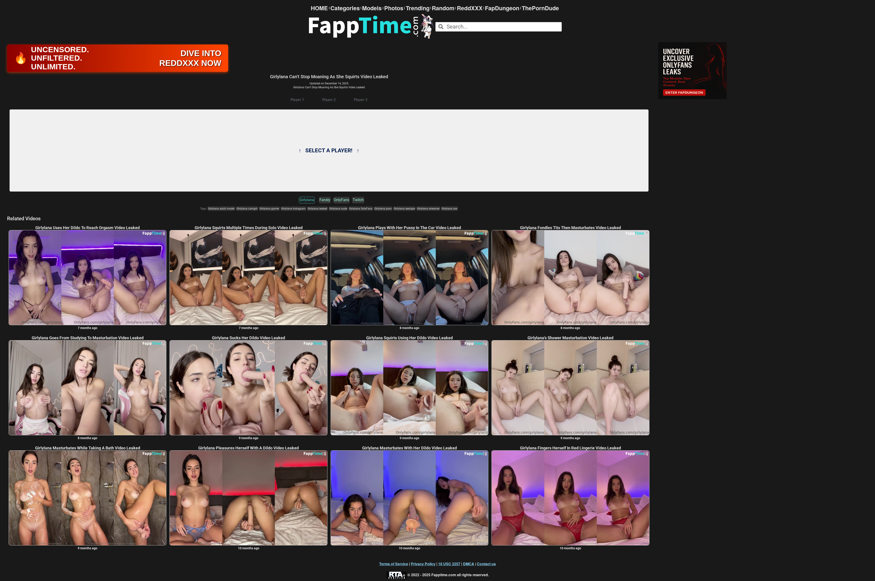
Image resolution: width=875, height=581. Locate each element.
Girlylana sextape (404, 208)
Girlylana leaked (317, 208)
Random (443, 8)
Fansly (324, 200)
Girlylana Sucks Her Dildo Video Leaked (248, 338)
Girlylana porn (383, 208)
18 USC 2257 (449, 563)
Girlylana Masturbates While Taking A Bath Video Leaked (87, 448)
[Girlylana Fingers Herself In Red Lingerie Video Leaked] (570, 497)
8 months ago (409, 328)
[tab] (297, 100)
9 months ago (248, 438)
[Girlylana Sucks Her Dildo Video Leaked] (248, 387)
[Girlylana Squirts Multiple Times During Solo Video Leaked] (248, 277)
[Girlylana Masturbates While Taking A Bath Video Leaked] (87, 497)
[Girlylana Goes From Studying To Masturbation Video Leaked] (87, 387)
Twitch (358, 200)
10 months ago (248, 548)
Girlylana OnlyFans (360, 208)
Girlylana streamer (428, 208)
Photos (393, 8)
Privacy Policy (423, 563)
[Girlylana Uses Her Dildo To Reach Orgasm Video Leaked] (87, 277)
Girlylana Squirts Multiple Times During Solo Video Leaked (249, 228)
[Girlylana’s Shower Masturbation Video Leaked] (570, 387)
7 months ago (87, 328)
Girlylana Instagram (293, 208)
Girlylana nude (338, 208)
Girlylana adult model (221, 208)
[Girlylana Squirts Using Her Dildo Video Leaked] (409, 387)
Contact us (486, 563)
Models (372, 8)
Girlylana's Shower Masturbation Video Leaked (570, 338)
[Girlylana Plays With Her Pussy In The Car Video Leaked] (409, 277)
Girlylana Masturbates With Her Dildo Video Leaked (409, 448)
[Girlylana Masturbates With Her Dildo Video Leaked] (409, 497)
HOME (319, 8)
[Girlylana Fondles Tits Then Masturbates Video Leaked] (570, 277)
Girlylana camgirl (247, 208)
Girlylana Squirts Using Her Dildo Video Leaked (409, 338)
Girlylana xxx (449, 208)
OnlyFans (341, 200)
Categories (345, 8)
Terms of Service (393, 563)
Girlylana (307, 200)
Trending (418, 8)
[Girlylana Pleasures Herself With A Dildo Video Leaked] (248, 497)
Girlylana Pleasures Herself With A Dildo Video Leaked (248, 448)
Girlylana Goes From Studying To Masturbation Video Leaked (88, 338)
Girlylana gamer (269, 208)
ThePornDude (540, 8)
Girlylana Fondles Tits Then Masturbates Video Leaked (570, 228)
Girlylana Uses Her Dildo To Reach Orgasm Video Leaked (87, 228)
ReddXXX (470, 8)
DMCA (468, 563)
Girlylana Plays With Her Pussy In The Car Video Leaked (409, 228)
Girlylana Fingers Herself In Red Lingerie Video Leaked (570, 448)
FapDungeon (502, 8)
